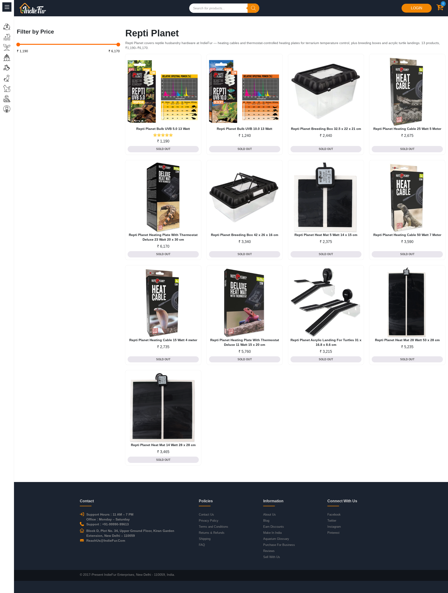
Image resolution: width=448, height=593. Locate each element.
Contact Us (206, 514)
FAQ (202, 545)
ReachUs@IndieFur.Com (105, 540)
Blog (266, 520)
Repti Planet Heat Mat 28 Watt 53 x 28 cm (407, 340)
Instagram (334, 526)
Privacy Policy (208, 520)
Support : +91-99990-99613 (107, 524)
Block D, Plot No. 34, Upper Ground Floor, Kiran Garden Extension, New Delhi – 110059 (130, 533)
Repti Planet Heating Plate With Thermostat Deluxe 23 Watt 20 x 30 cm (163, 237)
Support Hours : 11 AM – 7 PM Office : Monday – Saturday (109, 517)
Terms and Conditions (213, 526)
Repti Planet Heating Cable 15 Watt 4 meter (163, 340)
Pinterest (333, 532)
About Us (269, 514)
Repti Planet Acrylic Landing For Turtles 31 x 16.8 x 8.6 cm (325, 342)
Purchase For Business (279, 545)
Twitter (331, 520)
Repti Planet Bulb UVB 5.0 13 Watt (163, 129)
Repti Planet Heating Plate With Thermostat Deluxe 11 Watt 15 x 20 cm (244, 342)
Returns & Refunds (211, 532)
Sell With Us (271, 557)
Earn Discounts (273, 526)
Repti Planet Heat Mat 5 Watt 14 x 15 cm (325, 235)
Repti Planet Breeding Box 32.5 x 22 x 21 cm (326, 129)
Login (416, 8)
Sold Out (163, 149)
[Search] (253, 8)
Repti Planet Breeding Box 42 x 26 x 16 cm (244, 235)
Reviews (269, 551)
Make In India (272, 532)
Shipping (204, 539)
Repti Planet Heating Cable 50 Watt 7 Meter (407, 235)
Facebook (334, 514)
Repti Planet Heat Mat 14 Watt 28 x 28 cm (163, 445)
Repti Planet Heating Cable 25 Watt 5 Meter (407, 129)
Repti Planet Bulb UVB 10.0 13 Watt (244, 129)
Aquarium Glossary (276, 539)
